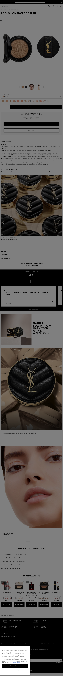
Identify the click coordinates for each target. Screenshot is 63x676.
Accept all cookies (15, 665)
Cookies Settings (15, 670)
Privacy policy (16, 662)
